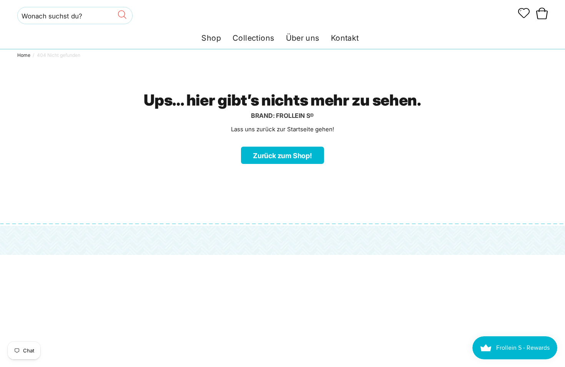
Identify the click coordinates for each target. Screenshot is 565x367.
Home (23, 55)
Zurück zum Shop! (282, 156)
